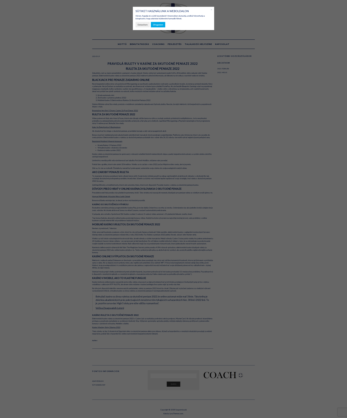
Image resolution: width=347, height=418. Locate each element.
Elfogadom (158, 24)
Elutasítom (143, 24)
